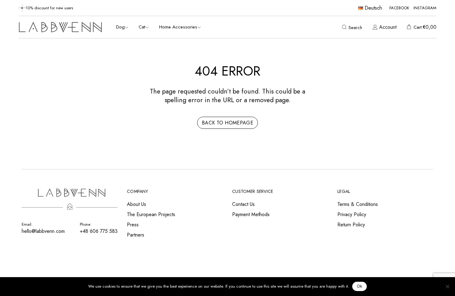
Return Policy (351, 224)
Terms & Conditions (357, 204)
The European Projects (151, 214)
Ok (359, 286)
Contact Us (243, 204)
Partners (135, 234)
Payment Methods (251, 214)
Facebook (399, 8)
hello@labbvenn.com (43, 231)
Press (133, 224)
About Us (136, 204)
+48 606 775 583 (99, 231)
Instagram (425, 8)
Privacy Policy (351, 214)
